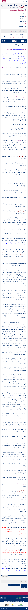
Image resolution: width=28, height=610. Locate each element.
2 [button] (23, 41)
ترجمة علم (17, 584)
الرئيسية (24, 30)
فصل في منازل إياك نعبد (23, 32)
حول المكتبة (22, 18)
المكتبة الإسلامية (17, 10)
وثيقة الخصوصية (24, 593)
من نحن (8, 593)
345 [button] (14, 41)
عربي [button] (25, 1)
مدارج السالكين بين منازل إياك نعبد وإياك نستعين (15, 30)
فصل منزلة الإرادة (16, 32)
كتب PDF (22, 13)
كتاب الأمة (22, 16)
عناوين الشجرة (10, 584)
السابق (6, 576)
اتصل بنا (12, 593)
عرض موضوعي (21, 23)
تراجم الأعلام (21, 26)
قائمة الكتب (22, 21)
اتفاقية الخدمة (17, 593)
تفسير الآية (24, 584)
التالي (3, 576)
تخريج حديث (24, 587)
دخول (4, 1)
